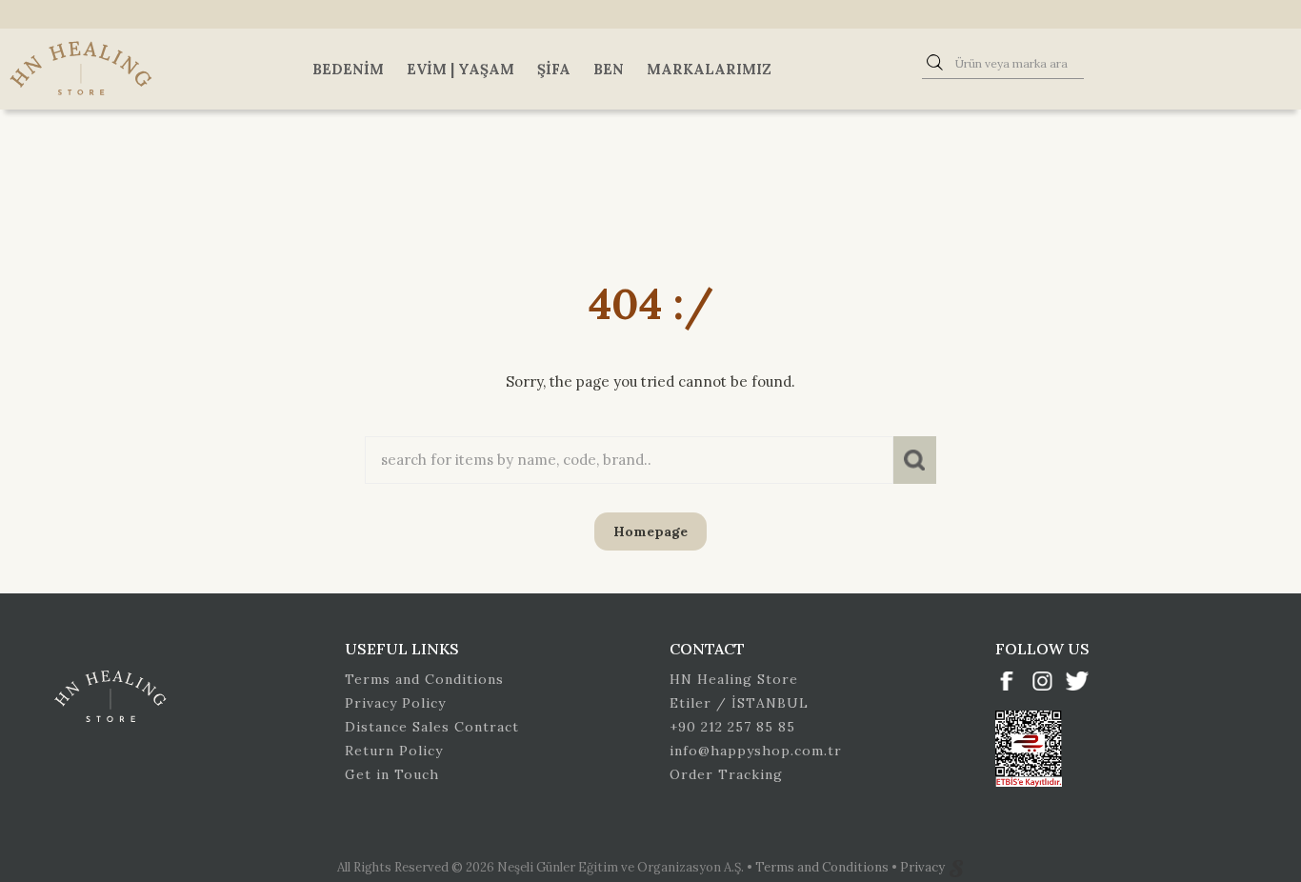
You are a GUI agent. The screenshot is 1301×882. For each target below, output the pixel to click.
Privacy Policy (395, 703)
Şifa (553, 69)
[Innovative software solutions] (956, 867)
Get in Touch (392, 774)
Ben (608, 69)
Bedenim (348, 69)
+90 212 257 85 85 (732, 726)
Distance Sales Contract (432, 726)
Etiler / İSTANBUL (739, 703)
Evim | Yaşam (460, 69)
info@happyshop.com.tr (756, 750)
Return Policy (394, 750)
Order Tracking (726, 774)
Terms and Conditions (424, 679)
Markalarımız (709, 69)
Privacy (924, 867)
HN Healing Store (734, 679)
